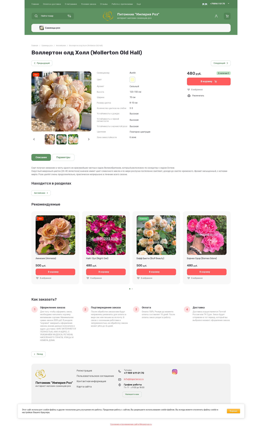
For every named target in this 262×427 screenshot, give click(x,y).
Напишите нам (132, 394)
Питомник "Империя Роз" (138, 14)
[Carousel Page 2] (132, 288)
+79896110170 (217, 3)
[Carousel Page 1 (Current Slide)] (129, 288)
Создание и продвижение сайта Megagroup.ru (131, 424)
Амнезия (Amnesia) (46, 258)
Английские (61, 45)
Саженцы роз (47, 45)
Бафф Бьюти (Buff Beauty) (150, 258)
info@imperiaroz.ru (134, 379)
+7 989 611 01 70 (134, 373)
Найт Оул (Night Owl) (97, 258)
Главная (34, 45)
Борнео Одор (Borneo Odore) (202, 258)
